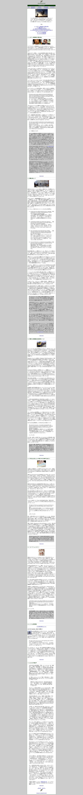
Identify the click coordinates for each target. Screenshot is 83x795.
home (29, 6)
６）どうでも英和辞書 (41, 32)
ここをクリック (50, 146)
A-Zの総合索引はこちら (41, 626)
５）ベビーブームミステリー (41, 31)
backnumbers (33, 6)
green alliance (52, 6)
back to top (41, 335)
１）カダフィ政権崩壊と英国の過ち (41, 26)
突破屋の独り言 (44, 781)
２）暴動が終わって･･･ (41, 27)
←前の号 (39, 788)
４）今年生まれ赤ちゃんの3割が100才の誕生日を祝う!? (41, 30)
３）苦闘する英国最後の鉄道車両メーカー (41, 28)
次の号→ (44, 788)
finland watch (46, 6)
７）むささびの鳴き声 (41, 33)
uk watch (39, 6)
